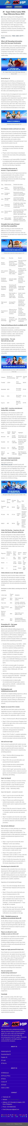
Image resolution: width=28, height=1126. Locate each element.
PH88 (13, 35)
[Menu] (2, 2)
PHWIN (3, 37)
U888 (17, 35)
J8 (1, 1029)
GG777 (22, 35)
